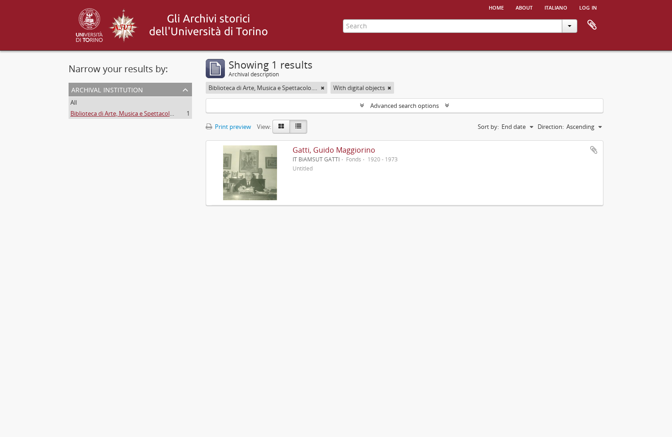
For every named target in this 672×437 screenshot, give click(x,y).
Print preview (232, 127)
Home (496, 7)
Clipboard (592, 25)
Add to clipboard (593, 150)
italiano (555, 7)
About (524, 7)
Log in (588, 7)
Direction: (551, 127)
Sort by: (488, 127)
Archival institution (107, 89)
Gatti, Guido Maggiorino (334, 150)
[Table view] (298, 126)
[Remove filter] (323, 87)
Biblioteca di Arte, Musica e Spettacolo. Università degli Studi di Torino (164, 113)
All (73, 102)
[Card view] (281, 126)
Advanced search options (404, 105)
